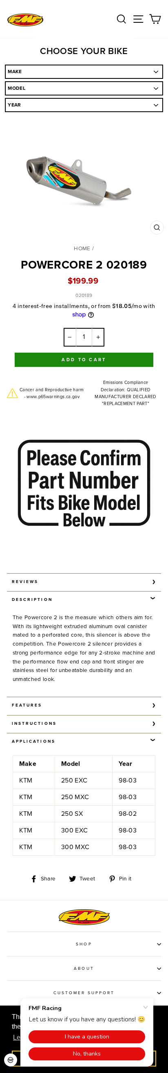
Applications (33, 741)
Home (82, 248)
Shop (84, 944)
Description (32, 599)
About (84, 968)
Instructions (34, 723)
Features (27, 705)
